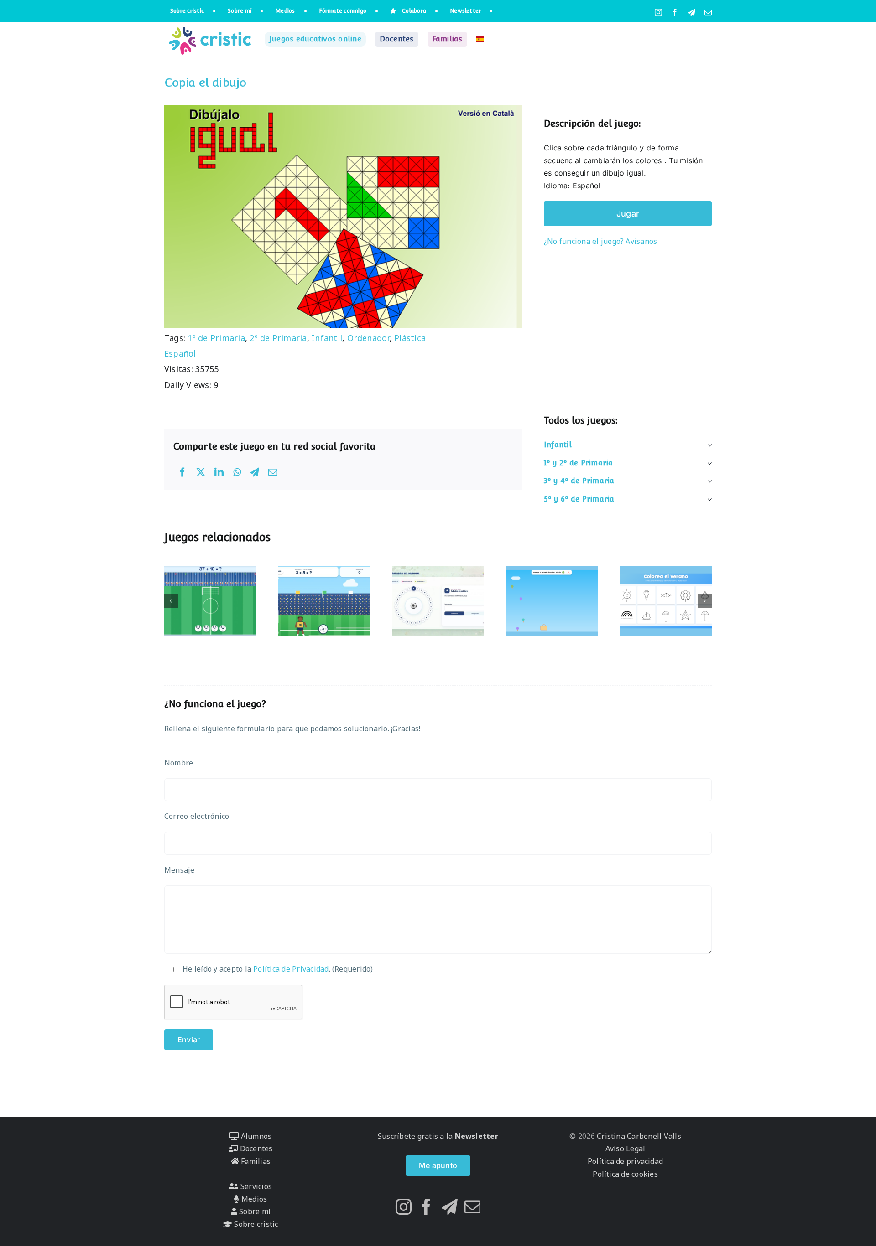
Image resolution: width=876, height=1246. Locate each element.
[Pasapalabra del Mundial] (438, 601)
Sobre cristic (255, 1224)
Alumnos (255, 1136)
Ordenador (368, 337)
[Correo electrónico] (273, 472)
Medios (253, 1199)
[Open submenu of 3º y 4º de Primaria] (708, 481)
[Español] (480, 39)
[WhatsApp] (237, 472)
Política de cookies (625, 1174)
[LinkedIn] (219, 472)
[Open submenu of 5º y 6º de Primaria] (708, 499)
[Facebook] (182, 472)
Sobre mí (254, 1211)
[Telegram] (254, 472)
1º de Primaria (216, 337)
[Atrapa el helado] (552, 601)
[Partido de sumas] (324, 601)
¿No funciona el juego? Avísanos (600, 241)
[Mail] (472, 1207)
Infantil (327, 337)
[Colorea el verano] (666, 601)
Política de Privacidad (290, 969)
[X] (201, 472)
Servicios (255, 1186)
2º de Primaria (278, 337)
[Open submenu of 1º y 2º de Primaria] (708, 463)
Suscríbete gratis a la (438, 1136)
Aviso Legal (625, 1148)
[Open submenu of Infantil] (708, 445)
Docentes (255, 1148)
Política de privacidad (625, 1161)
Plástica (410, 337)
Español (180, 353)
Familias (255, 1161)
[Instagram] (404, 1207)
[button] (171, 601)
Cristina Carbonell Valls (638, 1136)
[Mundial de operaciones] (210, 601)
